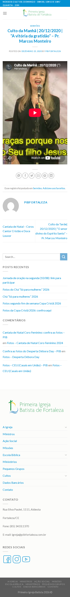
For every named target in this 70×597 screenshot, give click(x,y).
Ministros (9, 434)
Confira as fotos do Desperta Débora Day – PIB (32, 351)
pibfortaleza (53, 51)
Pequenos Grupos (13, 468)
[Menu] (5, 13)
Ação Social (10, 441)
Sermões (35, 26)
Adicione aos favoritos (54, 188)
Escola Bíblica (11, 455)
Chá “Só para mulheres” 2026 (20, 296)
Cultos (7, 475)
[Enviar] (63, 256)
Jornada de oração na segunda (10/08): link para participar (32, 280)
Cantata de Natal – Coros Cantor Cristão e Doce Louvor (18, 231)
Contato (8, 489)
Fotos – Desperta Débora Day (21, 357)
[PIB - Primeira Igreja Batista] (36, 13)
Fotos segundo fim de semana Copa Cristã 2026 (32, 303)
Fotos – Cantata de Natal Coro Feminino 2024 (35, 343)
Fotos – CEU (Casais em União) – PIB (25, 365)
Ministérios (10, 461)
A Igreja (7, 427)
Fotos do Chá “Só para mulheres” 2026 (26, 289)
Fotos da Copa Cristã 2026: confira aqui (27, 310)
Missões (8, 448)
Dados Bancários (13, 482)
